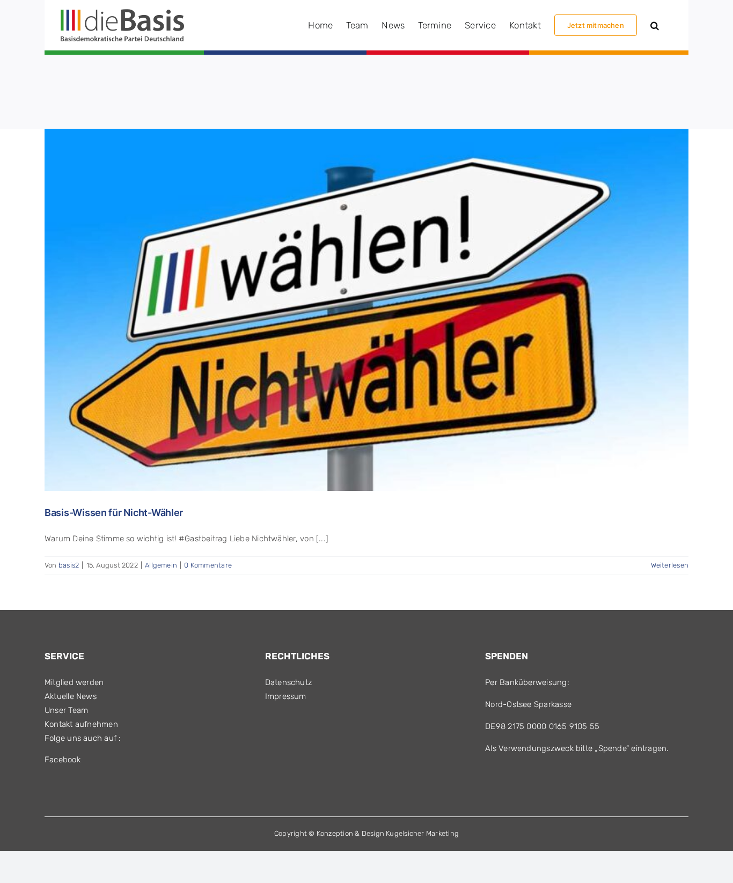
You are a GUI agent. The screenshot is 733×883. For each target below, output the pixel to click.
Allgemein (161, 565)
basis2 (68, 565)
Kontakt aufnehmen (81, 724)
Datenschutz (288, 682)
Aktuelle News (71, 696)
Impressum (285, 696)
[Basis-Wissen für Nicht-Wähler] (366, 310)
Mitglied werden (74, 682)
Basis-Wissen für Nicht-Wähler (114, 512)
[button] (654, 25)
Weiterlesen (669, 565)
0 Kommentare (208, 565)
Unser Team (66, 710)
